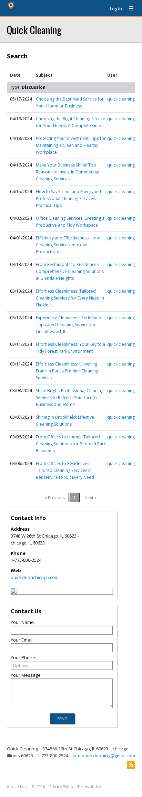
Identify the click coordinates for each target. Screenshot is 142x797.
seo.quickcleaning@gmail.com (104, 755)
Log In (116, 9)
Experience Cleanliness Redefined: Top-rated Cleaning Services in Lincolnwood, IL (69, 324)
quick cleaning (121, 99)
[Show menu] (128, 9)
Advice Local (18, 786)
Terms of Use (89, 786)
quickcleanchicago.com (35, 577)
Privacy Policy (61, 786)
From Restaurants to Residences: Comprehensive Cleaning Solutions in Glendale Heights (70, 271)
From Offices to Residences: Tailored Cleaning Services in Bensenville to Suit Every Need (65, 470)
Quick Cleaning (34, 29)
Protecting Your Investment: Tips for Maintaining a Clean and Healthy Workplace (71, 145)
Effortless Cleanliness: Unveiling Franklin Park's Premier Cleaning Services (67, 371)
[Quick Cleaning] (14, 592)
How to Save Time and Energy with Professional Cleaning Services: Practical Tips (69, 198)
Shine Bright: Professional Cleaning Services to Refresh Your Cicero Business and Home (69, 397)
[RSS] (131, 765)
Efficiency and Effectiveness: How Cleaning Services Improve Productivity (68, 245)
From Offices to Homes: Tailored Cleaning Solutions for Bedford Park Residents (71, 444)
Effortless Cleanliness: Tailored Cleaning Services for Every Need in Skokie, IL (70, 298)
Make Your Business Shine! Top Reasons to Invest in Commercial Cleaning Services (67, 172)
